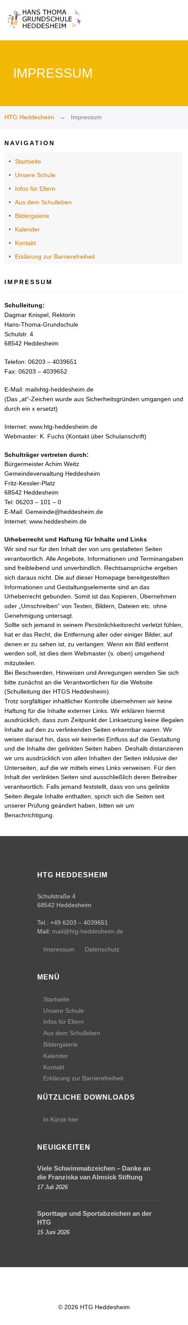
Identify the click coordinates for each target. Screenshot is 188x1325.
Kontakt (25, 242)
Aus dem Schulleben (43, 202)
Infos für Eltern (35, 188)
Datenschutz (102, 949)
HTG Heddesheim (29, 117)
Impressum (58, 949)
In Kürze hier (61, 1119)
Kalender (27, 229)
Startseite (28, 161)
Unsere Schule (35, 174)
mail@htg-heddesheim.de (87, 931)
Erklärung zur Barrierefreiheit (55, 256)
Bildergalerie (32, 215)
